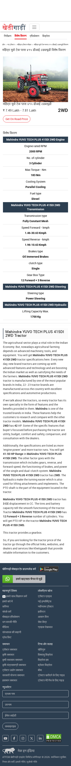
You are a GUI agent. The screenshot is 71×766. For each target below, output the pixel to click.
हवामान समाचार (9, 680)
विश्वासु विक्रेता (45, 654)
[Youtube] (5, 738)
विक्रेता (46, 36)
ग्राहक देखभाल (45, 627)
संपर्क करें (6, 611)
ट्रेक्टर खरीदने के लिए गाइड (51, 675)
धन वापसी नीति (9, 622)
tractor (21, 359)
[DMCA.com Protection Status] (54, 738)
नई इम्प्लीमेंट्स (44, 601)
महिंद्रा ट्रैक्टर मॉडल (24, 44)
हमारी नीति (20, 761)
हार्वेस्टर (41, 611)
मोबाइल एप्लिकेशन (11, 617)
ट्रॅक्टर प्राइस (45, 596)
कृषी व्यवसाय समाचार (12, 660)
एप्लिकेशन (34, 36)
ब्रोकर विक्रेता (45, 665)
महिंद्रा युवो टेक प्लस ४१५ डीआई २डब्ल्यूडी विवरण (51, 44)
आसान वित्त (43, 617)
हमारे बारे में (7, 601)
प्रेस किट (6, 637)
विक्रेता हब (43, 660)
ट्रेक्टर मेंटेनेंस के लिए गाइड (51, 680)
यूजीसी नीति (32, 761)
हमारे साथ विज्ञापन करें (15, 596)
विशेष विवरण (21, 35)
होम (3, 44)
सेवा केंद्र (42, 622)
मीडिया (5, 627)
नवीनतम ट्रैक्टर (45, 606)
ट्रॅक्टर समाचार (9, 649)
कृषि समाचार (8, 654)
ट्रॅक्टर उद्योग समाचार (12, 670)
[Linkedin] (40, 738)
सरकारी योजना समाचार (13, 675)
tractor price (45, 540)
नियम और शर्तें (8, 761)
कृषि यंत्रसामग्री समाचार (14, 665)
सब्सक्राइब (10, 726)
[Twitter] (31, 738)
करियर (5, 606)
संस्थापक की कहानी (11, 632)
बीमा (40, 670)
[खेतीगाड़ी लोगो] (14, 27)
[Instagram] (23, 738)
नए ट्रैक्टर (11, 44)
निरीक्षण (7, 36)
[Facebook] (14, 738)
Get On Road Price (17, 119)
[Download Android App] (49, 569)
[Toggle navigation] (34, 27)
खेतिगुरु (41, 649)
